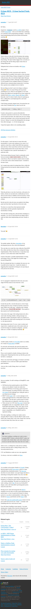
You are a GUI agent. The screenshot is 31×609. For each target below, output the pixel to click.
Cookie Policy (15, 606)
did (13, 483)
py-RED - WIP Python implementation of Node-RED (8, 535)
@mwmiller (17, 341)
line (15, 105)
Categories (8, 569)
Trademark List (4, 593)
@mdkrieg (9, 30)
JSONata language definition (8, 130)
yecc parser (5, 392)
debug (23, 95)
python (12, 539)
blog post (23, 471)
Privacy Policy (4, 572)
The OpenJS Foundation (6, 603)
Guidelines (15, 569)
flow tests (20, 403)
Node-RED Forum (5, 7)
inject (9, 95)
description (19, 243)
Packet (8, 496)
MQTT (24, 489)
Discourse (9, 575)
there (21, 455)
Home (2, 569)
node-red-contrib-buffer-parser (14, 500)
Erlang (23, 66)
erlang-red (13, 529)
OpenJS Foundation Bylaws (10, 604)
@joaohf (22, 467)
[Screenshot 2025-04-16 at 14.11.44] (15, 291)
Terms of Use (14, 603)
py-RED (19, 30)
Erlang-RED (8, 31)
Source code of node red (8, 559)
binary (22, 496)
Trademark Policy (16, 592)
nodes (11, 396)
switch (13, 95)
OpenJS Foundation (9, 586)
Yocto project (15, 469)
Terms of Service (23, 569)
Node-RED (6, 2)
